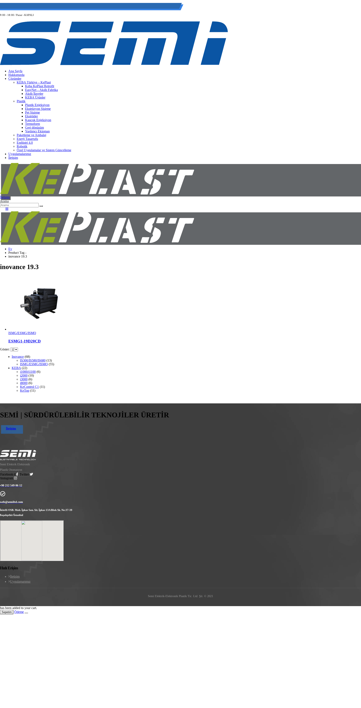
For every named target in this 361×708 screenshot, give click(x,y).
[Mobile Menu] (5, 209)
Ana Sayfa (15, 71)
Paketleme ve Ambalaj (31, 135)
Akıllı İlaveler (34, 93)
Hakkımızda (16, 75)
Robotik (22, 146)
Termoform (32, 124)
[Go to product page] (184, 303)
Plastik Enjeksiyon (37, 105)
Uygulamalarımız (19, 154)
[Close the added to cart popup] (26, 613)
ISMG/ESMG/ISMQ (22, 333)
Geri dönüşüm (34, 127)
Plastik (21, 101)
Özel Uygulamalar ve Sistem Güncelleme (44, 150)
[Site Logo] (114, 64)
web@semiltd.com (51, 6)
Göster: (5, 349)
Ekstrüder (31, 116)
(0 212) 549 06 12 (20, 6)
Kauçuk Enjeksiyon (38, 120)
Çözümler (14, 78)
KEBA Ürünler (35, 97)
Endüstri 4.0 (25, 142)
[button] (4, 201)
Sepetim (7, 612)
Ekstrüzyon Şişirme (38, 108)
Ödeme (19, 612)
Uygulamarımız (20, 581)
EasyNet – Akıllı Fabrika (41, 90)
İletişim (13, 157)
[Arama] (41, 206)
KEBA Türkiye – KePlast (34, 82)
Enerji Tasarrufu (27, 139)
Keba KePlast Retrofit (39, 86)
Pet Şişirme (32, 112)
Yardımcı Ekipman (37, 131)
